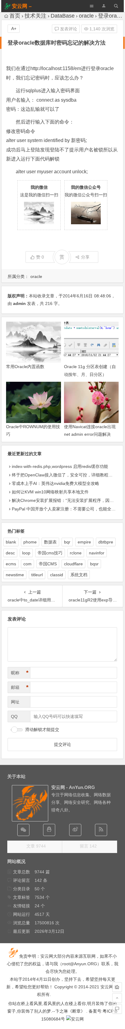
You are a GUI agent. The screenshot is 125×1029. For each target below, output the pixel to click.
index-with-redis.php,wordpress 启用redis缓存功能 (60, 466)
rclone (76, 552)
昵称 (20, 672)
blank (11, 542)
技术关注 (35, 16)
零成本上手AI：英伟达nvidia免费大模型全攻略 (55, 483)
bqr (67, 542)
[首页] (117, 987)
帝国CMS (48, 563)
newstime (15, 574)
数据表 (50, 542)
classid (56, 574)
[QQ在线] (49, 830)
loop (26, 552)
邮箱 (20, 687)
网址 (15, 701)
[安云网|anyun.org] (75, 1019)
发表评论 (68, 28)
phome (30, 542)
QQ (14, 716)
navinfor (96, 552)
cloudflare (73, 563)
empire (84, 542)
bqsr (94, 563)
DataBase (63, 16)
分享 (85, 257)
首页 (14, 16)
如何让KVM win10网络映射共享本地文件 (50, 491)
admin (19, 303)
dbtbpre (105, 542)
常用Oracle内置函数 (25, 366)
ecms (11, 563)
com (27, 563)
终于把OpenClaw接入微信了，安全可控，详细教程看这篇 (66, 474)
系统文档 (78, 574)
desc (10, 552)
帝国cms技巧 (50, 552)
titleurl (37, 574)
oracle (86, 16)
